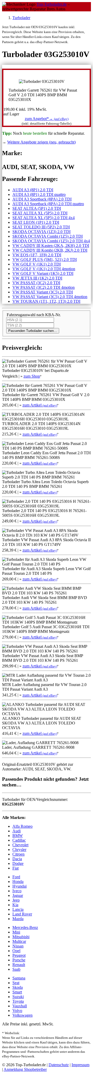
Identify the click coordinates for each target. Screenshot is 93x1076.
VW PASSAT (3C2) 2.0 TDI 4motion (43, 287)
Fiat (15, 868)
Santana (18, 978)
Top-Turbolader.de (51, 4)
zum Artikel (39, 405)
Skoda (17, 987)
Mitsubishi (20, 937)
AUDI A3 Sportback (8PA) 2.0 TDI (42, 199)
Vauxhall (19, 1006)
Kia (15, 905)
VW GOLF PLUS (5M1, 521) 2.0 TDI (44, 259)
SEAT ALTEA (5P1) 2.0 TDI (36, 208)
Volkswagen (22, 1015)
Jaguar (17, 895)
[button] (46, 118)
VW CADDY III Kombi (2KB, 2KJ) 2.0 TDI (49, 250)
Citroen (18, 854)
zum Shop (32, 376)
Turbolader (21, 17)
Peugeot (19, 955)
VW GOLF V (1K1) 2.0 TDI (36, 264)
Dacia (17, 859)
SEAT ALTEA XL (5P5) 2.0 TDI (39, 213)
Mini (16, 932)
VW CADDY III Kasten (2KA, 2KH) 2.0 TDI (50, 245)
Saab (16, 969)
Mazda (18, 918)
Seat (15, 983)
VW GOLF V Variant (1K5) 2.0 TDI (42, 273)
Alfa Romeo (22, 826)
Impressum (80, 1065)
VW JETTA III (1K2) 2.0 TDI (37, 278)
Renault (18, 964)
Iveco (16, 891)
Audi (16, 831)
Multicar (19, 941)
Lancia (18, 909)
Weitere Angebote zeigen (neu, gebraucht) (41, 142)
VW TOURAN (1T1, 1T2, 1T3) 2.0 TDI (46, 301)
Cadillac (19, 840)
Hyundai (19, 886)
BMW (17, 835)
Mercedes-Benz (25, 927)
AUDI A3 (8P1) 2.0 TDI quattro (39, 194)
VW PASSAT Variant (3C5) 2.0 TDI (42, 292)
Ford (16, 877)
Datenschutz (59, 1065)
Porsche (18, 960)
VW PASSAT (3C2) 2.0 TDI (36, 283)
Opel (16, 951)
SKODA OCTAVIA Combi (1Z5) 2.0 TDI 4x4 (51, 241)
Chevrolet (20, 845)
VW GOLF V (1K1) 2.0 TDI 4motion (43, 269)
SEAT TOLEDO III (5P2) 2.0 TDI (41, 227)
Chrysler (19, 849)
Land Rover (22, 914)
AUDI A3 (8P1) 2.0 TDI (32, 190)
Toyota (18, 1001)
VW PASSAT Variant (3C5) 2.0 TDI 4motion (49, 296)
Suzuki (18, 996)
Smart (17, 992)
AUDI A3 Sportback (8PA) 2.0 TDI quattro (48, 204)
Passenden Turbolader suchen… (32, 331)
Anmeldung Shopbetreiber (25, 1069)
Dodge (18, 863)
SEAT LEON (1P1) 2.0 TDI (35, 222)
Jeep (16, 900)
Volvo (17, 1010)
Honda (18, 881)
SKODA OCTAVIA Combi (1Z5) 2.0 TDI (47, 236)
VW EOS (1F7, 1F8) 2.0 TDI (36, 255)
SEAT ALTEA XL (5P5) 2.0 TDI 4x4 (43, 218)
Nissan (18, 946)
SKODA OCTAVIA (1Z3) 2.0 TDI (41, 231)
